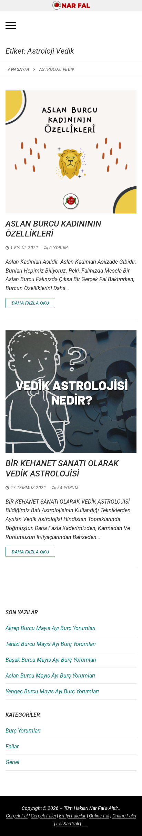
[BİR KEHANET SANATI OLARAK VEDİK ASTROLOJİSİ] (71, 391)
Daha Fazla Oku (30, 303)
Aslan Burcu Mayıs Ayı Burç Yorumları (50, 675)
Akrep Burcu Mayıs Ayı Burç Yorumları (50, 628)
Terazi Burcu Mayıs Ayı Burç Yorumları (51, 644)
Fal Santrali (67, 823)
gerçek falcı (43, 815)
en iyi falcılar (72, 815)
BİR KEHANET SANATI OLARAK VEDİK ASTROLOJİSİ (62, 468)
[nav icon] (11, 26)
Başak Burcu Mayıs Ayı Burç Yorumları (51, 660)
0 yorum (58, 247)
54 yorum (67, 487)
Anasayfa (18, 69)
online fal (99, 815)
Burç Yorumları (23, 730)
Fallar (12, 746)
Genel (12, 762)
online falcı (124, 815)
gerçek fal (17, 815)
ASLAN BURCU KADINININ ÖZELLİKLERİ (53, 229)
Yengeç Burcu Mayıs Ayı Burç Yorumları (52, 691)
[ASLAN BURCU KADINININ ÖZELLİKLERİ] (71, 151)
